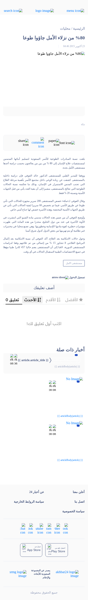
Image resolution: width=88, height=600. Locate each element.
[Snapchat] (22, 528)
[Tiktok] (30, 528)
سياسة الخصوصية (73, 511)
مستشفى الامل (74, 263)
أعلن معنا (79, 492)
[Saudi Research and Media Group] (18, 574)
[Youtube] (39, 528)
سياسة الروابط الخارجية (29, 501)
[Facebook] (65, 528)
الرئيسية (79, 28)
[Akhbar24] (64, 574)
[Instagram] (48, 528)
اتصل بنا (80, 501)
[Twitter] (57, 528)
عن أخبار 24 (36, 492)
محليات (65, 28)
